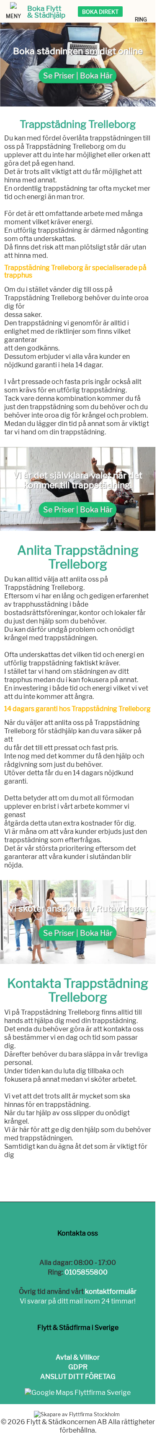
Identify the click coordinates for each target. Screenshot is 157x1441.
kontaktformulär (110, 1292)
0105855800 (86, 1272)
